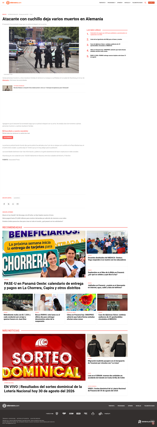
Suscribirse (8, 137)
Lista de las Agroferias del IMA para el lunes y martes (106, 39)
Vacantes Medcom (35, 418)
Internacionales (13, 14)
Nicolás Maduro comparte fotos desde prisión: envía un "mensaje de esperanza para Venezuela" (41, 88)
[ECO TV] (78, 415)
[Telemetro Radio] (100, 415)
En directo (151, 2)
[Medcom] (107, 415)
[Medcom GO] (49, 415)
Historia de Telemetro (23, 418)
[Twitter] (8, 204)
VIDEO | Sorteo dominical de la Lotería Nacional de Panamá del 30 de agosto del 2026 (107, 390)
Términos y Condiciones (8, 418)
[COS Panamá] (71, 415)
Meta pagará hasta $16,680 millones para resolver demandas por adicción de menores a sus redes (34, 218)
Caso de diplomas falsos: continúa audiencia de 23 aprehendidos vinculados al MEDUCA (105, 44)
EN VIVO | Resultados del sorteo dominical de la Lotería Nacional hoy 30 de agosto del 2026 (43, 389)
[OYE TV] (64, 415)
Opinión (119, 2)
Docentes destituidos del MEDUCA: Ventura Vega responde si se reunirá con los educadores (107, 259)
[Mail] (17, 204)
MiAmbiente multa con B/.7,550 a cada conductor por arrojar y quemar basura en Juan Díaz (17, 317)
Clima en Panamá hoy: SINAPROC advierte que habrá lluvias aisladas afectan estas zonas (81, 317)
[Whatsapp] (13, 204)
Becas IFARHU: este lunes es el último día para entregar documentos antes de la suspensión (47, 318)
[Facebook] (4, 204)
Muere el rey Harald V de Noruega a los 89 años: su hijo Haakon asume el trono (27, 215)
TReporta (102, 2)
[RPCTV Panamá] (57, 415)
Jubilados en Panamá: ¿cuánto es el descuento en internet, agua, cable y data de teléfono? (106, 286)
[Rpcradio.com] (85, 415)
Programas (111, 2)
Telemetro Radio (137, 2)
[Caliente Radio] (92, 415)
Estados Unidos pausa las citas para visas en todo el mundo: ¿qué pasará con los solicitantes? (32, 221)
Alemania (5, 80)
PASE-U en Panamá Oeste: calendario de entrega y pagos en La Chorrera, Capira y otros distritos (43, 285)
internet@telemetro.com (10, 423)
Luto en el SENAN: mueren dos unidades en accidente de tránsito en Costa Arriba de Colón (106, 377)
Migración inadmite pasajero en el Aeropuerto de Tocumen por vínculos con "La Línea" (106, 362)
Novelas (127, 2)
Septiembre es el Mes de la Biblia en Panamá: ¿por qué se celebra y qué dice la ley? (106, 273)
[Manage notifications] (153, 423)
